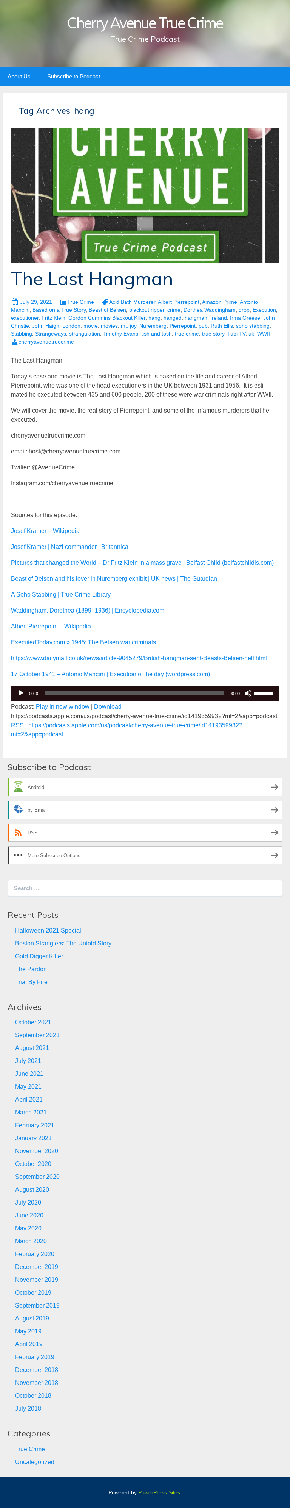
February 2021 (34, 1125)
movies (109, 326)
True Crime (80, 302)
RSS (17, 725)
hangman (196, 318)
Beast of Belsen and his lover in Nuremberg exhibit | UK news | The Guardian (114, 578)
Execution (264, 310)
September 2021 (37, 1035)
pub (203, 326)
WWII (263, 334)
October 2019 (33, 1292)
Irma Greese (245, 318)
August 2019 (32, 1318)
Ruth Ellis (222, 326)
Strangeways (50, 334)
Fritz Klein (53, 318)
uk (251, 334)
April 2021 (29, 1099)
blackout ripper (146, 310)
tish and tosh (156, 334)
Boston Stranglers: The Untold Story (63, 943)
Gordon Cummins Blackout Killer (106, 318)
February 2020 (34, 1254)
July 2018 (28, 1408)
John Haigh (45, 326)
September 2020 (37, 1177)
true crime (187, 334)
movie (90, 326)
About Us (19, 76)
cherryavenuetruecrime (46, 342)
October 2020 (33, 1164)
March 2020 (31, 1241)
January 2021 (33, 1138)
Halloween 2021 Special (48, 930)
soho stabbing (253, 326)
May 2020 (28, 1228)
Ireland (218, 318)
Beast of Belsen (107, 310)
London (71, 326)
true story (213, 334)
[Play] (21, 693)
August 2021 (32, 1048)
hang (154, 318)
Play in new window (62, 706)
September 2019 (37, 1305)
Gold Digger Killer (39, 956)
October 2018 (33, 1395)
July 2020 (28, 1202)
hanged (173, 318)
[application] (145, 693)
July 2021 (28, 1061)
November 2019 (36, 1280)
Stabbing (21, 334)
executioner (25, 318)
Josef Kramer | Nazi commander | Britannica (69, 547)
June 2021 (29, 1073)
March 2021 (31, 1112)
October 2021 (33, 1022)
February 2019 (34, 1357)
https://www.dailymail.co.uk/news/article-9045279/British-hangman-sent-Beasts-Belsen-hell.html (139, 658)
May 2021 (28, 1086)
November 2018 (36, 1383)
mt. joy (128, 326)
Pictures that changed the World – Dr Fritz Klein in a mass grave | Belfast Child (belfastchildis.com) (142, 562)
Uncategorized (34, 1462)
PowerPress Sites (159, 1492)
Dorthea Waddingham (210, 310)
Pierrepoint (183, 326)
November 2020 (36, 1151)
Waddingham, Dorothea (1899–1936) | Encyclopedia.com (87, 610)
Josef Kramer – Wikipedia (45, 531)
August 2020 (32, 1189)
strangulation (84, 334)
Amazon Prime (219, 302)
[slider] (264, 692)
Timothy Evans (120, 334)
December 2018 (36, 1370)
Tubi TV (236, 334)
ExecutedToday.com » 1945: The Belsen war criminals (83, 642)
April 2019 (29, 1344)
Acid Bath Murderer (132, 302)
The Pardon (31, 969)
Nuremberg (153, 326)
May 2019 (28, 1331)
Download (108, 706)
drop (244, 310)
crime (173, 310)
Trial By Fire (31, 982)
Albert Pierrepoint (178, 302)
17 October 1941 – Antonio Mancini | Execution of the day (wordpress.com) (110, 674)
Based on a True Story (59, 310)
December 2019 (36, 1267)
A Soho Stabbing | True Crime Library (61, 594)
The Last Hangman (92, 278)
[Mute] (248, 693)
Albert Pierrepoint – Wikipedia (51, 626)
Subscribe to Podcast (73, 76)
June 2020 (29, 1215)
